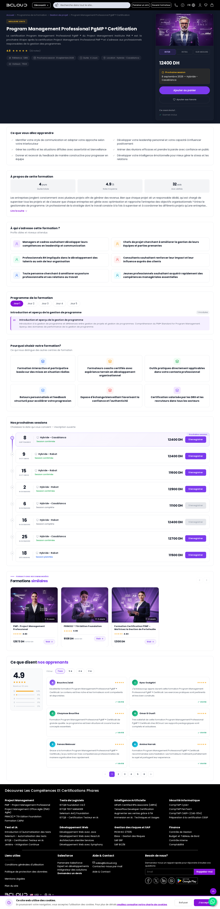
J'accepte (204, 902)
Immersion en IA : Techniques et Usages (136, 817)
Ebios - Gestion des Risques (129, 836)
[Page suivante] (151, 774)
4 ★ (80, 671)
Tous (60, 671)
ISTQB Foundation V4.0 (72, 805)
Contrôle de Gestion (180, 832)
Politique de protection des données (26, 871)
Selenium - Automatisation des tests (25, 836)
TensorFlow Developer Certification (134, 809)
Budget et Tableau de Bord (184, 836)
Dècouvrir (40, 5)
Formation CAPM (14, 820)
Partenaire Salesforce (69, 862)
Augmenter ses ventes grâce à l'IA (133, 813)
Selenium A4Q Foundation (74, 813)
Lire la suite (17, 210)
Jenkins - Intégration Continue (22, 844)
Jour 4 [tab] (59, 303)
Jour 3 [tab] (45, 303)
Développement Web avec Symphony (81, 844)
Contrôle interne (178, 840)
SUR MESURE (202, 51)
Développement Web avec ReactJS (80, 836)
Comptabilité (176, 844)
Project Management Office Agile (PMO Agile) (27, 811)
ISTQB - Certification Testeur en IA (79, 817)
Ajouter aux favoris (186, 99)
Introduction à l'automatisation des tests (28, 832)
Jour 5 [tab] (73, 303)
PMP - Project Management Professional (27, 805)
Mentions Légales (15, 878)
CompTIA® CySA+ (179, 805)
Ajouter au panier (184, 90)
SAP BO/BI (119, 844)
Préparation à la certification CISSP (188, 817)
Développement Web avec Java (78, 832)
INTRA (185, 51)
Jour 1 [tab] (17, 303)
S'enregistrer (195, 439)
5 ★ (70, 671)
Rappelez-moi (204, 871)
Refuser (183, 902)
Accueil (10, 15)
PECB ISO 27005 (123, 832)
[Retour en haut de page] (213, 891)
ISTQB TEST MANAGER (71, 809)
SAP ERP (118, 840)
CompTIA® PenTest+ (180, 809)
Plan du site (11, 885)
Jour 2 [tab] (31, 303)
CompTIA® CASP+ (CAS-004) (185, 813)
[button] (200, 5)
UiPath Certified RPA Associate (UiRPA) (135, 805)
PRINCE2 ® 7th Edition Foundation (23, 816)
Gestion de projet (59, 15)
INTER (167, 51)
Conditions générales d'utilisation (24, 864)
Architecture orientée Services (77, 840)
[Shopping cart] (212, 5)
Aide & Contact (101, 871)
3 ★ (90, 671)
